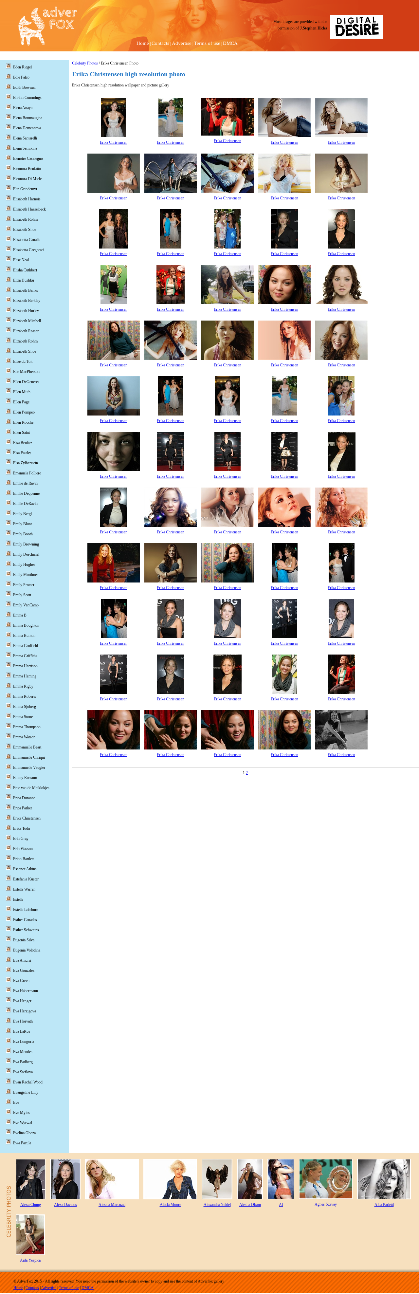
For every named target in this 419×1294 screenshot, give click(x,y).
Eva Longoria (23, 1041)
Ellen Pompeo (24, 412)
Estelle (18, 899)
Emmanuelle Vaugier (29, 767)
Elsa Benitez (22, 442)
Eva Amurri (22, 960)
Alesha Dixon (250, 1204)
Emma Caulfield (25, 645)
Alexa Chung (30, 1204)
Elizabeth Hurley (26, 310)
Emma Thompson (27, 727)
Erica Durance (24, 798)
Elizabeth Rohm (25, 341)
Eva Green (21, 980)
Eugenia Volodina (26, 950)
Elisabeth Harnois (27, 199)
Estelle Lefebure (25, 909)
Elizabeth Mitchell (27, 321)
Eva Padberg (23, 1062)
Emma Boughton (26, 625)
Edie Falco (21, 77)
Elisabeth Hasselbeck (29, 209)
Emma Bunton (24, 635)
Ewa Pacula (22, 1143)
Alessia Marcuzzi (112, 1204)
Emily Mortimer (25, 574)
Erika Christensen (113, 142)
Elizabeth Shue (24, 351)
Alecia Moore (170, 1204)
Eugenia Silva (23, 940)
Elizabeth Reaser (26, 331)
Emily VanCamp (26, 605)
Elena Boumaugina (27, 118)
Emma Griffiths (25, 656)
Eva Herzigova (24, 1011)
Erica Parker (22, 808)
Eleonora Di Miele (27, 178)
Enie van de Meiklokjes (31, 788)
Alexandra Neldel (217, 1204)
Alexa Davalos (65, 1204)
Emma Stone (23, 716)
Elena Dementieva (27, 128)
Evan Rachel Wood (28, 1082)
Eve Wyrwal (22, 1122)
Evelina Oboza (24, 1133)
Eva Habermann (25, 991)
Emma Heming (24, 676)
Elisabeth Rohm (25, 219)
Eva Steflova (23, 1072)
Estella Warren (24, 889)
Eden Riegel (22, 67)
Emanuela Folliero (27, 473)
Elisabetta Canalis (26, 239)
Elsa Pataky (22, 453)
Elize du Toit (22, 361)
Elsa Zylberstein (25, 463)
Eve (16, 1102)
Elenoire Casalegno (28, 158)
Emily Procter (23, 584)
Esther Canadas (25, 919)
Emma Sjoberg (24, 706)
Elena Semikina (25, 148)
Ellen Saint (21, 432)
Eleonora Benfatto (27, 168)
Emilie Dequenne (26, 493)
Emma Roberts (24, 696)
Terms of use (207, 43)
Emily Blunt (22, 524)
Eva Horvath (23, 1021)
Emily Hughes (24, 564)
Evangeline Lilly (25, 1092)
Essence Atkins (25, 869)
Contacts (160, 43)
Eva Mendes (22, 1051)
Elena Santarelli (25, 138)
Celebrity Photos (85, 63)
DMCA (230, 43)
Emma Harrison (25, 666)
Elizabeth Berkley (26, 300)
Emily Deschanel (26, 554)
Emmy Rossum (25, 777)
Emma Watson (24, 737)
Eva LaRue (21, 1031)
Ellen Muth (21, 392)
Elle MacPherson (26, 371)
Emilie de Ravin (25, 483)
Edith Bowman (24, 87)
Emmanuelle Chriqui (29, 757)
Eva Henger (22, 1001)
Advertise (181, 43)
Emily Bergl (22, 513)
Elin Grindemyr (25, 189)
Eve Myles (21, 1112)
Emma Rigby (23, 686)
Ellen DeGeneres (26, 381)
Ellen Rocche (23, 422)
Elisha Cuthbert (25, 270)
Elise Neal (21, 260)
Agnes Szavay (326, 1204)
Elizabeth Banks (25, 290)
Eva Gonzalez (23, 970)
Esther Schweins (26, 930)
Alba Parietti (384, 1204)
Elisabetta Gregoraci (28, 250)
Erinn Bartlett (23, 859)
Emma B (20, 615)
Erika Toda (21, 828)
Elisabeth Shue (24, 229)
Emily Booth (23, 534)
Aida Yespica (30, 1260)
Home (143, 43)
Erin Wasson (23, 848)
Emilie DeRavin (25, 503)
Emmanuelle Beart (27, 747)
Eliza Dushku (23, 280)
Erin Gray (20, 838)
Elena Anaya (22, 107)
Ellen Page (21, 402)
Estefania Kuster (26, 879)
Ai (281, 1204)
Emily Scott (22, 595)
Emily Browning (26, 544)
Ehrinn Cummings (27, 97)
